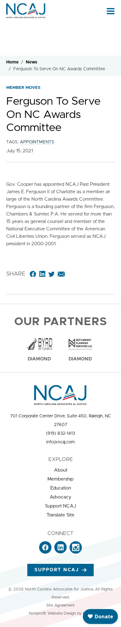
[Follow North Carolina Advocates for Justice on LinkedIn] (60, 552)
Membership (60, 479)
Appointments (37, 142)
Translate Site (60, 515)
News (31, 62)
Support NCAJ (60, 506)
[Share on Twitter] (51, 274)
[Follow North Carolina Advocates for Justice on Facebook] (45, 552)
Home (12, 62)
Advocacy (60, 497)
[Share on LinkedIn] (42, 274)
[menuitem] (60, 470)
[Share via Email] (61, 274)
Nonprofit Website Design (52, 614)
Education (60, 488)
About (60, 470)
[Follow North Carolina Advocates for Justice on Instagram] (75, 552)
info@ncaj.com (60, 442)
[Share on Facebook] (33, 274)
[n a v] (110, 11)
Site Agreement (60, 605)
